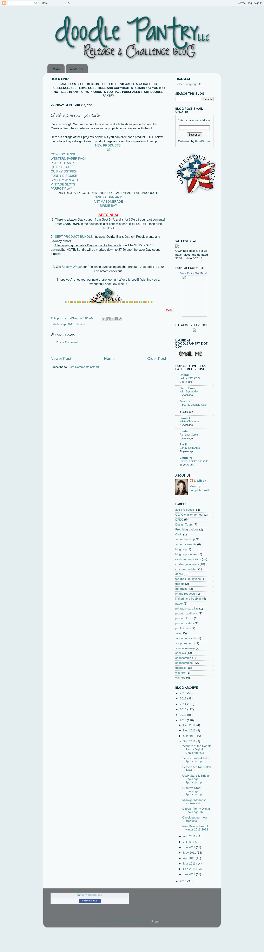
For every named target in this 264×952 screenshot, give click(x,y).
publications (183, 628)
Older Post (156, 358)
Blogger (155, 921)
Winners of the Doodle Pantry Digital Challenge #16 (196, 749)
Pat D (183, 444)
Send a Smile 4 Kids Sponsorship (195, 760)
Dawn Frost (188, 388)
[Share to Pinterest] (120, 319)
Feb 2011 (189, 869)
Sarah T (185, 418)
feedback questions (188, 578)
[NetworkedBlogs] (90, 894)
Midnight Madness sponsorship (194, 801)
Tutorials (76, 68)
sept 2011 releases (73, 324)
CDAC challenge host (189, 514)
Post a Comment (67, 342)
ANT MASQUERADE (108, 201)
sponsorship (183, 657)
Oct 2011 (189, 735)
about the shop (185, 539)
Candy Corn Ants (190, 447)
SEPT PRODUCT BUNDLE (74, 236)
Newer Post (61, 358)
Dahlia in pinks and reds (194, 461)
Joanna (185, 401)
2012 (183, 714)
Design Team (184, 524)
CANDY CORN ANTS (108, 197)
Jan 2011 (189, 874)
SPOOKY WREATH (64, 180)
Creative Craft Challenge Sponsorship (192, 791)
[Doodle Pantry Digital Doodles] (194, 315)
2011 (183, 720)
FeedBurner (203, 141)
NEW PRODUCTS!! (108, 145)
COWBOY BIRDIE (63, 154)
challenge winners (187, 564)
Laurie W (186, 457)
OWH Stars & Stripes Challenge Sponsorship (196, 779)
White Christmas (189, 421)
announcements (185, 544)
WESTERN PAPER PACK (68, 158)
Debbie (185, 375)
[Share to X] (112, 319)
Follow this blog (89, 900)
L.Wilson (200, 480)
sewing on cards (186, 638)
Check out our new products (194, 819)
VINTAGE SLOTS (63, 184)
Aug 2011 (189, 836)
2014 (183, 704)
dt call (179, 573)
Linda (184, 431)
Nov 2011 (189, 730)
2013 (183, 709)
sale (178, 633)
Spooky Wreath (72, 266)
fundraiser (182, 588)
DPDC (179, 519)
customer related (186, 569)
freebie (179, 583)
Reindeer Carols (189, 434)
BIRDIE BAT (108, 205)
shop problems (185, 643)
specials (180, 652)
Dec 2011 (189, 725)
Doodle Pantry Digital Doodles (194, 273)
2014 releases (184, 509)
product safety (184, 623)
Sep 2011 (189, 741)
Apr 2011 (189, 858)
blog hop (181, 549)
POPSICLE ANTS (63, 163)
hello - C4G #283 (190, 378)
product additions (186, 613)
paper (179, 603)
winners (180, 677)
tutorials (180, 667)
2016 (183, 693)
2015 (183, 698)
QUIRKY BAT (60, 167)
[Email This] (105, 319)
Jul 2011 (189, 841)
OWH (178, 534)
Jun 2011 (189, 847)
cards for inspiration (188, 559)
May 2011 (190, 852)
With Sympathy (189, 391)
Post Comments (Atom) (83, 367)
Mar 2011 (189, 863)
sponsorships (184, 662)
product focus (184, 618)
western (180, 672)
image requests (185, 593)
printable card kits (186, 608)
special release (185, 648)
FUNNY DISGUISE (64, 175)
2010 (183, 881)
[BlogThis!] (108, 319)
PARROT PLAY (61, 188)
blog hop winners (186, 554)
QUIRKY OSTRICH (64, 171)
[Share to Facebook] (116, 319)
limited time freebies (188, 598)
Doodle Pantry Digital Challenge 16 (196, 810)
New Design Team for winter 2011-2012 (196, 828)
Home (56, 68)
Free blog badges (186, 529)
